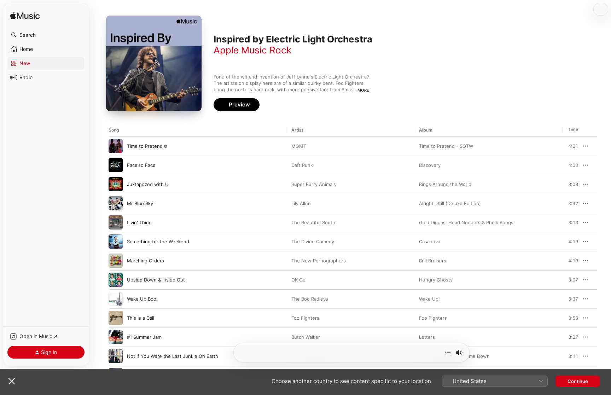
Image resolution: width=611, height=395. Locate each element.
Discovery (430, 165)
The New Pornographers (318, 260)
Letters (427, 337)
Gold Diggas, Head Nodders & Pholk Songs (466, 222)
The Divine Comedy (312, 241)
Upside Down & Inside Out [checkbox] (156, 280)
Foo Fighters (305, 318)
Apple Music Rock (252, 50)
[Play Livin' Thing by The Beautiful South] (116, 222)
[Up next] (448, 353)
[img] (25, 16)
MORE (363, 90)
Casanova (429, 241)
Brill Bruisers (432, 260)
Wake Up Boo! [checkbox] (142, 299)
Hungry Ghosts (436, 280)
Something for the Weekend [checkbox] (158, 241)
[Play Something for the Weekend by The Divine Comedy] (116, 241)
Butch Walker (305, 337)
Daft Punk (302, 165)
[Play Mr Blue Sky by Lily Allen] (116, 203)
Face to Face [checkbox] (141, 165)
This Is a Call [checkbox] (140, 318)
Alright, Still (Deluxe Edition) (450, 203)
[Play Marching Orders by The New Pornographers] (116, 261)
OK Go (298, 280)
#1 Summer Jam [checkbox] (144, 337)
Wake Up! (429, 299)
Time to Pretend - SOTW (446, 146)
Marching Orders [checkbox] (145, 260)
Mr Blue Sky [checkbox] (140, 203)
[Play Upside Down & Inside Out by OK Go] (116, 280)
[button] (46, 35)
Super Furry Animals (313, 184)
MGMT (298, 146)
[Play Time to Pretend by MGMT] (116, 146)
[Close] (11, 381)
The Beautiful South (313, 222)
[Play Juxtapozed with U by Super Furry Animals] (116, 184)
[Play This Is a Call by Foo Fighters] (116, 318)
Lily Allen (301, 203)
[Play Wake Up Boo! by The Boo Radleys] (116, 299)
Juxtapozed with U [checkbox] (148, 184)
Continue (578, 381)
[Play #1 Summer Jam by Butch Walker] (116, 337)
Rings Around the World (445, 184)
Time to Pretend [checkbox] (145, 146)
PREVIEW (570, 146)
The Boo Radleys (309, 299)
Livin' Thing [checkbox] (139, 222)
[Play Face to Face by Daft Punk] (116, 165)
